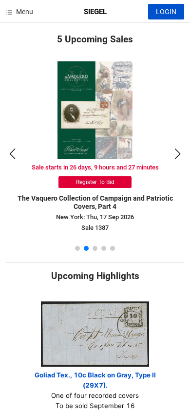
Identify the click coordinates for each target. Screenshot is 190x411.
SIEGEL (95, 11)
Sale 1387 (95, 227)
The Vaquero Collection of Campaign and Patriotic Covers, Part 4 (95, 202)
